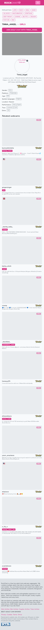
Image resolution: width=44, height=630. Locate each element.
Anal (27, 10)
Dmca (20, 615)
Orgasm (33, 17)
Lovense (17, 17)
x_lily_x (5, 527)
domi (9, 529)
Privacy (3, 615)
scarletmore (6, 566)
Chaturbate (13, 93)
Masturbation (17, 13)
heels (10, 151)
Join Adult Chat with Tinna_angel (22, 30)
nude (9, 419)
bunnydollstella (8, 148)
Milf (8, 96)
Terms (15, 615)
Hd (8, 110)
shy (4, 190)
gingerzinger (7, 187)
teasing (5, 151)
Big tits (25, 17)
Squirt (19, 105)
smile (12, 345)
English (18, 99)
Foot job (6, 20)
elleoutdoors (7, 416)
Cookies (9, 615)
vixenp (4, 306)
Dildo (21, 10)
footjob (5, 229)
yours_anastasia (8, 455)
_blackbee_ (6, 342)
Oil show (6, 13)
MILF (13, 20)
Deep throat (7, 17)
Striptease (28, 13)
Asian (34, 10)
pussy (4, 419)
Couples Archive (24, 609)
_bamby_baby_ (7, 227)
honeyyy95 (6, 381)
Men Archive (14, 609)
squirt (4, 269)
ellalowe (5, 492)
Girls (23, 24)
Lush (15, 107)
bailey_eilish (6, 266)
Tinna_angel (22, 74)
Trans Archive (34, 609)
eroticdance (6, 345)
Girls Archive (5, 609)
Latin (15, 10)
